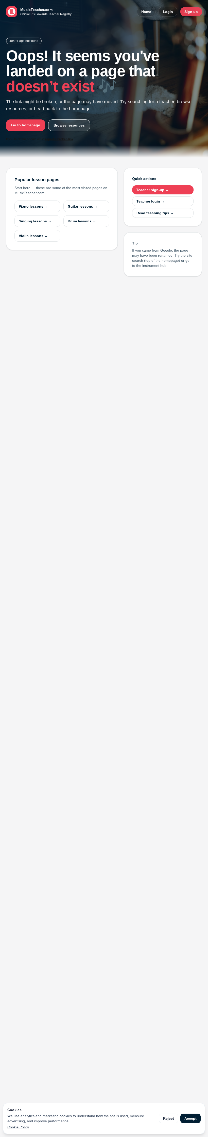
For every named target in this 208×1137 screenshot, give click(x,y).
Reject (168, 1118)
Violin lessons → (33, 236)
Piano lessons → (33, 206)
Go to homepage (25, 125)
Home (146, 12)
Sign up (191, 12)
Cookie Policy (18, 1127)
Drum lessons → (82, 221)
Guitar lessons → (83, 206)
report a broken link (59, 139)
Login (168, 12)
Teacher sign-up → (152, 190)
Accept (190, 1118)
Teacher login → (150, 201)
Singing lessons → (35, 221)
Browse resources (69, 125)
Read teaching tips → (155, 213)
